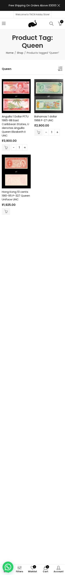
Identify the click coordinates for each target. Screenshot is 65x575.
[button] (8, 567)
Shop (20, 53)
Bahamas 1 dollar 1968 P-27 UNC (45, 118)
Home (10, 53)
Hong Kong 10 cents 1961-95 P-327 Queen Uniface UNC (16, 195)
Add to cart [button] (6, 147)
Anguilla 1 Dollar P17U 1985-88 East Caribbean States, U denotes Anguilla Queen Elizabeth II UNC (15, 126)
